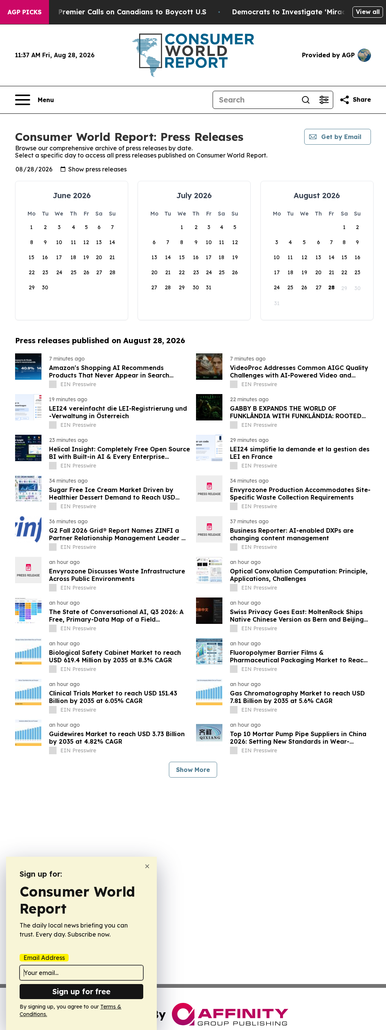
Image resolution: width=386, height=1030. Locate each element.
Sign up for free (81, 991)
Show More (193, 769)
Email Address (44, 957)
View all (368, 11)
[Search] (306, 100)
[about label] (53, 384)
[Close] (147, 866)
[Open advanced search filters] (324, 100)
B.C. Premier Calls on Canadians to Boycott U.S (124, 12)
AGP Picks (24, 12)
